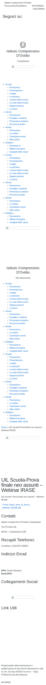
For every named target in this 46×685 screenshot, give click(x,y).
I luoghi (12, 93)
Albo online (14, 139)
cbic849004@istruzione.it (15, 9)
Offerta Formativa (17, 149)
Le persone (14, 97)
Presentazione (16, 90)
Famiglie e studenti (18, 118)
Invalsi (4, 643)
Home (4, 427)
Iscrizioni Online (8, 629)
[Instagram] (23, 33)
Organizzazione (16, 106)
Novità (8, 127)
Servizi (8, 112)
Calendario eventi (17, 136)
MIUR (4, 624)
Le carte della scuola (18, 103)
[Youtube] (23, 28)
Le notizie (13, 133)
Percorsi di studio (17, 124)
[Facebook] (23, 22)
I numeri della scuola (18, 100)
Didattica (9, 143)
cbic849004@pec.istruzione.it (14, 563)
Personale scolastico (18, 121)
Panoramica (14, 87)
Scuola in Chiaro (8, 638)
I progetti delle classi (18, 152)
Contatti (4, 619)
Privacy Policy (7, 648)
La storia (13, 109)
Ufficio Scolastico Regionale (14, 633)
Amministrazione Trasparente (14, 614)
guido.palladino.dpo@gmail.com (27, 574)
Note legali (6, 658)
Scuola (8, 84)
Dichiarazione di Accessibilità (14, 653)
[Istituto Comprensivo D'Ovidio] (23, 45)
